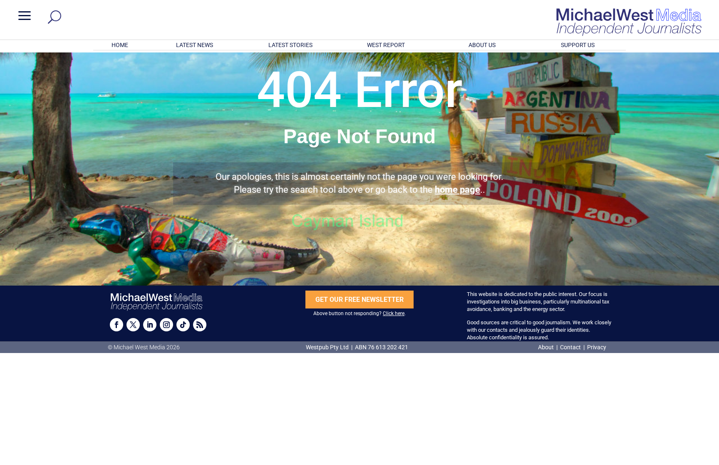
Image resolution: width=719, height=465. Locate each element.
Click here (393, 313)
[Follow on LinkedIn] (149, 324)
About (546, 347)
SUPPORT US (578, 45)
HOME (120, 45)
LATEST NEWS (194, 45)
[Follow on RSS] (199, 324)
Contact (570, 347)
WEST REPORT (386, 45)
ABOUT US (482, 45)
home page (457, 189)
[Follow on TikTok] (183, 324)
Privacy (596, 347)
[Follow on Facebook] (116, 324)
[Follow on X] (133, 324)
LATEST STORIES (290, 45)
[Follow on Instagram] (166, 324)
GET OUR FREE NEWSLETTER (359, 299)
